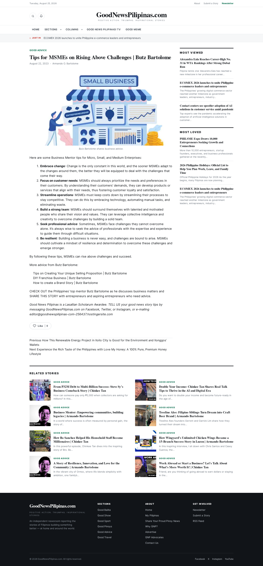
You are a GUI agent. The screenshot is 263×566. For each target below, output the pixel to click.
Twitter (106, 309)
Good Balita (104, 509)
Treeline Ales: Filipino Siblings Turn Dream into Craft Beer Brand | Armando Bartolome (194, 414)
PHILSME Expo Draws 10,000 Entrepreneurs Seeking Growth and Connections (201, 142)
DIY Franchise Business (49, 278)
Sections (51, 29)
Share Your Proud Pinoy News (162, 521)
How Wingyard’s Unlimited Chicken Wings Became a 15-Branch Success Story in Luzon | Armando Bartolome (196, 439)
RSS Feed (198, 521)
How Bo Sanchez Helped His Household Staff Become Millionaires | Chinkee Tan (88, 439)
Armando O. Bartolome (65, 63)
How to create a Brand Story (53, 283)
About (197, 3)
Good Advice (38, 50)
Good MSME (133, 29)
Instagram (123, 309)
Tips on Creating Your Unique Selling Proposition (67, 273)
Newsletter (227, 3)
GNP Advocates (154, 537)
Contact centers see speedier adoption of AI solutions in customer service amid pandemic (206, 107)
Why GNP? (151, 526)
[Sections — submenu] (61, 29)
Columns (72, 29)
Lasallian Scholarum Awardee (85, 304)
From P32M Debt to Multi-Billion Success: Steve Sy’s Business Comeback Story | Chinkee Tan (88, 388)
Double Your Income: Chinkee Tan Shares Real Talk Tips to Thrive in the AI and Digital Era (193, 388)
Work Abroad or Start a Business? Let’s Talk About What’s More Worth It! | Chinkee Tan (193, 465)
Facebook (92, 309)
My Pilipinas (152, 515)
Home (36, 29)
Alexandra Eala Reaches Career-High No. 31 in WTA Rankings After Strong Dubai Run (205, 63)
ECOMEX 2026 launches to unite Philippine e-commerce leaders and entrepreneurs (92, 37)
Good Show (104, 515)
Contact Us (151, 542)
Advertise (150, 531)
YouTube (229, 559)
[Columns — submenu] (82, 29)
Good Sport (104, 521)
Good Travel (104, 537)
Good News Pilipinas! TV (104, 29)
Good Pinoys (105, 526)
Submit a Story (211, 3)
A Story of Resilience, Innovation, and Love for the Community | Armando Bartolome (86, 465)
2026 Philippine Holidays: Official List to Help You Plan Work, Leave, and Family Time (204, 169)
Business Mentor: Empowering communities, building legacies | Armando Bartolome (88, 414)
